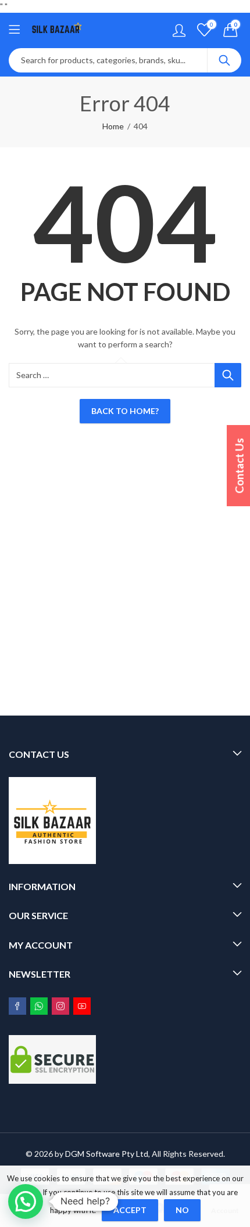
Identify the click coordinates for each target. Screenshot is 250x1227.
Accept (130, 1210)
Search (224, 60)
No (182, 1210)
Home (113, 126)
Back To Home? (125, 411)
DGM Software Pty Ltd (106, 1154)
